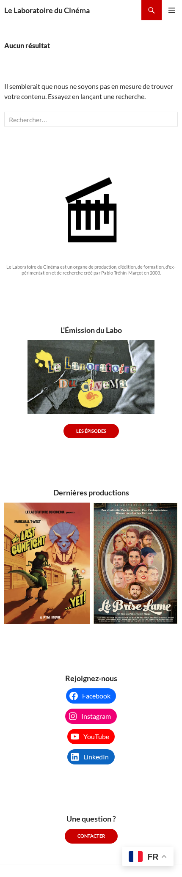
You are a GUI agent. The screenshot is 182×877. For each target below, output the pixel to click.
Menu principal (172, 10)
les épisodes (91, 431)
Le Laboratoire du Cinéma (47, 10)
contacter (91, 836)
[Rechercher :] (91, 119)
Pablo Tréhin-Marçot (122, 272)
